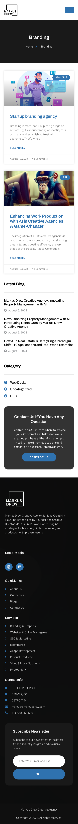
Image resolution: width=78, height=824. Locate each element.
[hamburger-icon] (69, 10)
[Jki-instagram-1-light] (9, 567)
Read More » (17, 148)
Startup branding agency (33, 116)
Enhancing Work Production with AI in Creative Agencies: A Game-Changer (37, 221)
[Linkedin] (19, 567)
